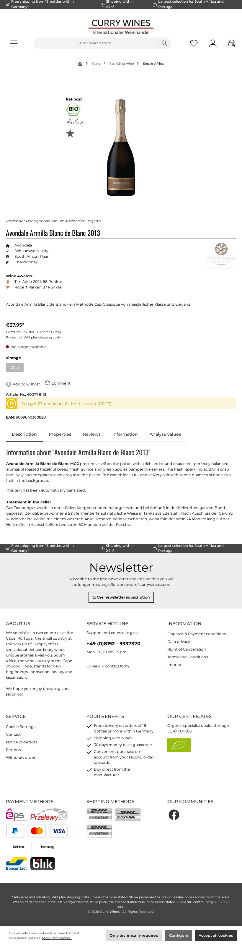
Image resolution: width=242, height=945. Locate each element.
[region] (121, 147)
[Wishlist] (194, 43)
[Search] (164, 43)
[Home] (80, 63)
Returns (13, 750)
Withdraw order (20, 757)
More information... (57, 938)
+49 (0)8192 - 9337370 (113, 643)
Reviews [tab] (92, 434)
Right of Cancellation (186, 649)
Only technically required (133, 935)
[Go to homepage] (121, 26)
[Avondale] (221, 256)
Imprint (174, 664)
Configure (178, 935)
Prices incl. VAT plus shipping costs (33, 337)
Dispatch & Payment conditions (196, 634)
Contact (13, 734)
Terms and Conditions (187, 657)
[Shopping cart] (230, 43)
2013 (17, 368)
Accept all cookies (216, 935)
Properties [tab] (60, 434)
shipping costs (77, 897)
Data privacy (178, 641)
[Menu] (14, 43)
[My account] (213, 43)
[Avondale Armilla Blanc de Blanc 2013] (120, 148)
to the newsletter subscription (121, 597)
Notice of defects (21, 742)
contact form (117, 666)
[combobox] (96, 43)
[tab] (24, 434)
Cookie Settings (20, 726)
